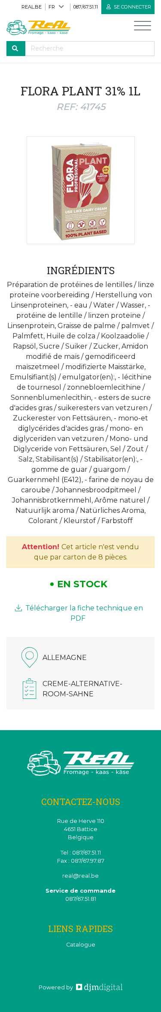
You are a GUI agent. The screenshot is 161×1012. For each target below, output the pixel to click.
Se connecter (131, 7)
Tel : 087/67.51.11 (81, 852)
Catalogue (80, 944)
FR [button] (52, 7)
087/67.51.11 (85, 7)
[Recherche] (15, 48)
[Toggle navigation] (143, 28)
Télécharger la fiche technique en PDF (83, 613)
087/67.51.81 (80, 899)
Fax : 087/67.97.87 (80, 861)
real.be (31, 7)
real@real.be (80, 876)
